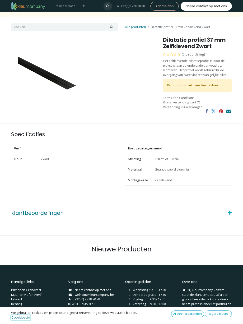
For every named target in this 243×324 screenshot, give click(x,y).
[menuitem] (65, 6)
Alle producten (135, 27)
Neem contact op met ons (206, 6)
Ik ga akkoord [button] (218, 314)
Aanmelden (164, 6)
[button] (107, 6)
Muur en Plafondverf (26, 294)
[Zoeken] (111, 27)
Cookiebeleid (20, 317)
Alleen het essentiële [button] (187, 314)
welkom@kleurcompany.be (94, 294)
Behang (16, 304)
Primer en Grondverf (26, 290)
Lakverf (16, 299)
